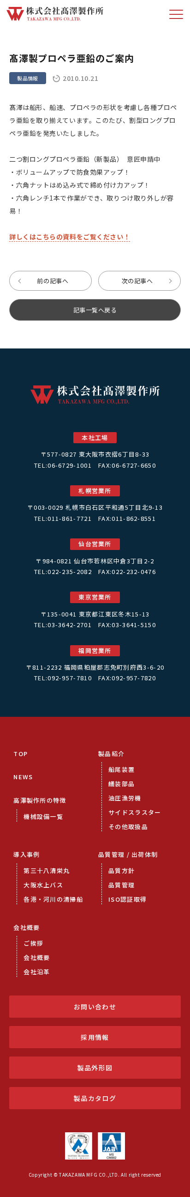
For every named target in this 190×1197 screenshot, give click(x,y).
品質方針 (121, 870)
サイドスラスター (134, 812)
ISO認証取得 (127, 899)
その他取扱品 (128, 826)
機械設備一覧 (43, 816)
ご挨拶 (33, 943)
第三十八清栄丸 (47, 870)
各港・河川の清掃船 (53, 899)
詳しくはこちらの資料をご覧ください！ (69, 236)
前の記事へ (52, 280)
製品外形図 (95, 1067)
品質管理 (121, 884)
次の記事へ (137, 280)
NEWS (23, 776)
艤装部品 (121, 783)
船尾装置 (121, 769)
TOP (20, 753)
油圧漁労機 (125, 798)
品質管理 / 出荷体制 (128, 854)
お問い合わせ (95, 1006)
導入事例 (26, 854)
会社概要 (26, 927)
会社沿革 (37, 971)
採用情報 (95, 1037)
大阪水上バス (43, 884)
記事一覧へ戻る (95, 309)
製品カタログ (95, 1098)
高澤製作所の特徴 (39, 800)
